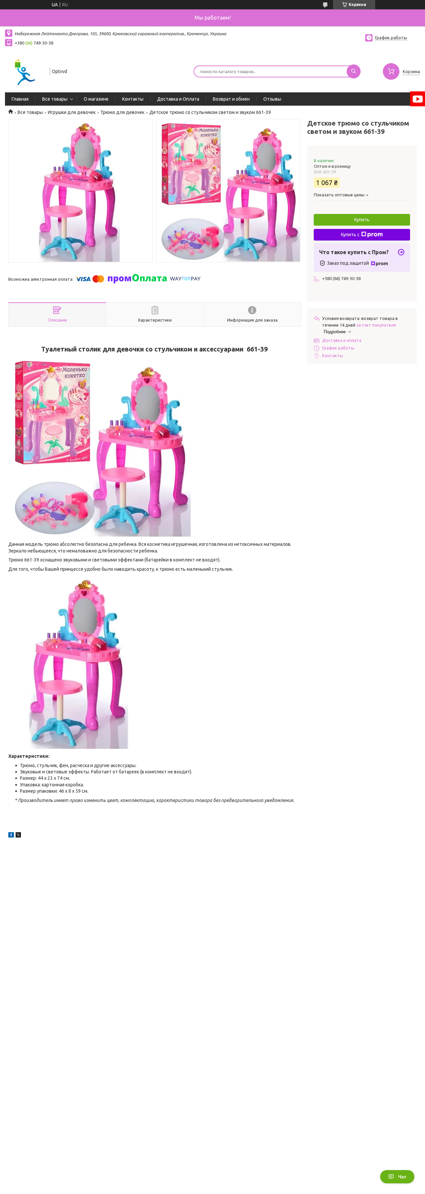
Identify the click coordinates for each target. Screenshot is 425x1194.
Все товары (54, 99)
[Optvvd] (24, 70)
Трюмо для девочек (122, 112)
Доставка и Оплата (178, 99)
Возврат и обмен (231, 99)
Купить (362, 219)
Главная (20, 99)
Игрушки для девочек (72, 112)
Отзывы (272, 99)
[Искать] (354, 71)
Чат (402, 1176)
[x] (18, 836)
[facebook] (11, 836)
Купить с (350, 234)
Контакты (132, 99)
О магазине (96, 99)
